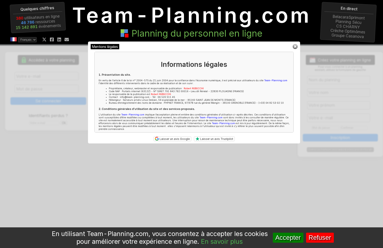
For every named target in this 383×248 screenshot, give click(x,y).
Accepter (288, 237)
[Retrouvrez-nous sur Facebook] (52, 39)
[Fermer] (294, 48)
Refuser (320, 237)
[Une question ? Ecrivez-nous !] (66, 39)
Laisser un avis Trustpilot (216, 139)
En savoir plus (222, 241)
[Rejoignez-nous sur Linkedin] (59, 39)
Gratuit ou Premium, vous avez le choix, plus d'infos (340, 149)
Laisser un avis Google (174, 139)
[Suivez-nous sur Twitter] (44, 39)
